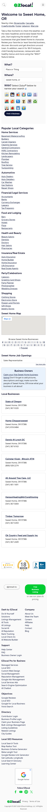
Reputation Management (12, 676)
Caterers (5, 277)
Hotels (4, 222)
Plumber (5, 159)
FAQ (3, 652)
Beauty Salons (7, 236)
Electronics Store (9, 300)
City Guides (6, 733)
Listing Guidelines (9, 728)
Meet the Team (32, 616)
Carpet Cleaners (8, 142)
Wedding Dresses (9, 288)
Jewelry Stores (7, 308)
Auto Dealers (7, 176)
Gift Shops (6, 305)
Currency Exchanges (10, 202)
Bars (3, 216)
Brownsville (19, 23)
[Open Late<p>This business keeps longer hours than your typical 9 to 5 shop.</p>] (12, 94)
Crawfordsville (8, 26)
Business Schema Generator (14, 749)
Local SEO (5, 668)
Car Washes (6, 182)
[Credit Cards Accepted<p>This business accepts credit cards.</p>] (18, 94)
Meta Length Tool (9, 752)
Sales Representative (12, 360)
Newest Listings (8, 730)
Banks (4, 199)
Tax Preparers (7, 208)
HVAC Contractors (9, 150)
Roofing (5, 162)
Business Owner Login (11, 655)
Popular (24, 348)
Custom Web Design (10, 671)
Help (27, 625)
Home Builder (7, 259)
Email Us (13, 587)
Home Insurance (9, 262)
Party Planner (7, 282)
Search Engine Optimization (14, 685)
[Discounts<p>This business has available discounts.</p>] (12, 101)
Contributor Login (9, 716)
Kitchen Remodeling (10, 153)
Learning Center (8, 763)
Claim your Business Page (13, 722)
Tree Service (6, 165)
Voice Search (7, 706)
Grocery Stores (8, 219)
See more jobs (41, 364)
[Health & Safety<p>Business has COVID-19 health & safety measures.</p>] (18, 108)
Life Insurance (7, 265)
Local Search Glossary (11, 760)
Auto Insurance (8, 257)
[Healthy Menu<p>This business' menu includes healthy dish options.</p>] (12, 108)
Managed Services (9, 665)
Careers (28, 619)
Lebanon (26, 26)
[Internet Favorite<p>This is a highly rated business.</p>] (23, 108)
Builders (5, 139)
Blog (27, 631)
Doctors (5, 242)
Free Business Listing (35, 589)
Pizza (3, 225)
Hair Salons (6, 245)
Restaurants (7, 228)
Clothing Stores (8, 297)
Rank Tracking (7, 634)
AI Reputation (7, 631)
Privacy (25, 801)
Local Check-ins (8, 637)
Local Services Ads (9, 682)
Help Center (6, 649)
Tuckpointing (7, 168)
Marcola (34, 26)
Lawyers (5, 205)
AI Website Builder (9, 639)
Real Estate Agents (9, 268)
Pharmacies (6, 248)
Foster (18, 26)
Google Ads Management (13, 679)
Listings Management (11, 619)
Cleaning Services (9, 144)
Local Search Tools (9, 743)
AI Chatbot (6, 688)
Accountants (7, 196)
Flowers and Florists (10, 303)
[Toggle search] (4, 5)
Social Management (10, 673)
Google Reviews (8, 698)
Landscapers (7, 156)
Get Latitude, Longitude (12, 758)
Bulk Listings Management (13, 725)
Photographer (7, 285)
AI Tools (5, 622)
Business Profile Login (11, 719)
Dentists (5, 239)
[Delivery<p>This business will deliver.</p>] (6, 101)
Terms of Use (34, 801)
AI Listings (6, 625)
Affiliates (29, 622)
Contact (28, 628)
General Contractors (10, 147)
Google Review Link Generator (15, 755)
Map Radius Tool (9, 746)
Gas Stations (7, 185)
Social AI (5, 628)
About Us (29, 613)
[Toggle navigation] (43, 5)
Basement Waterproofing (13, 136)
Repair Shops (7, 188)
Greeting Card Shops (10, 280)
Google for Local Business (13, 703)
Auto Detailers (7, 179)
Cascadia (30, 23)
